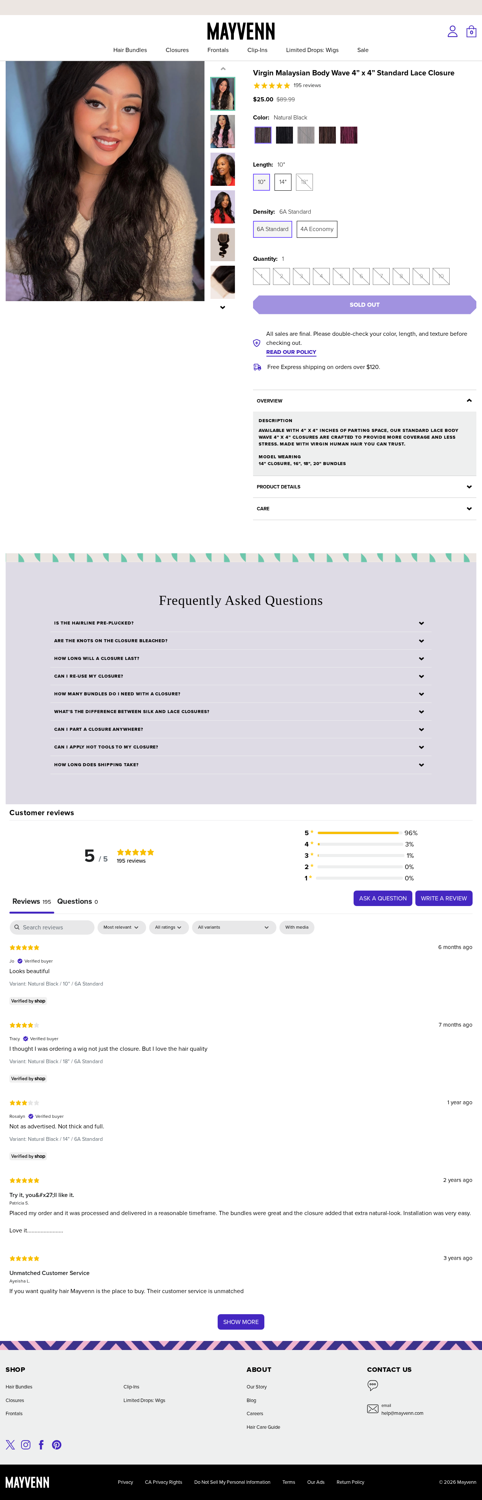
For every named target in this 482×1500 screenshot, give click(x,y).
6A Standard (272, 229)
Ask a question (383, 898)
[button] (223, 307)
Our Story (257, 1386)
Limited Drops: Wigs (312, 50)
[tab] (77, 902)
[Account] (453, 31)
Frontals (218, 50)
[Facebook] (41, 1444)
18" (304, 182)
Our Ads (316, 1482)
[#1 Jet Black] (284, 135)
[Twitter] (10, 1444)
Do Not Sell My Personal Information (232, 1482)
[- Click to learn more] (241, 1)
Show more (241, 1322)
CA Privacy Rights (163, 1482)
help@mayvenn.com (402, 1413)
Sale (363, 50)
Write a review (444, 898)
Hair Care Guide (263, 1427)
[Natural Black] (263, 135)
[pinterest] (56, 1444)
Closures (177, 50)
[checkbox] (296, 927)
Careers (255, 1413)
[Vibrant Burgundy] (348, 135)
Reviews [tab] (31, 901)
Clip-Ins (257, 50)
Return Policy (350, 1482)
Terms (288, 1482)
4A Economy (317, 229)
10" (261, 182)
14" (283, 182)
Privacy (125, 1482)
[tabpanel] (241, 1128)
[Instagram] (26, 1444)
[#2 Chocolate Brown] (305, 135)
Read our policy (291, 352)
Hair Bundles (130, 50)
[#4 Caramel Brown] (327, 135)
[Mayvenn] (241, 30)
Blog (251, 1400)
